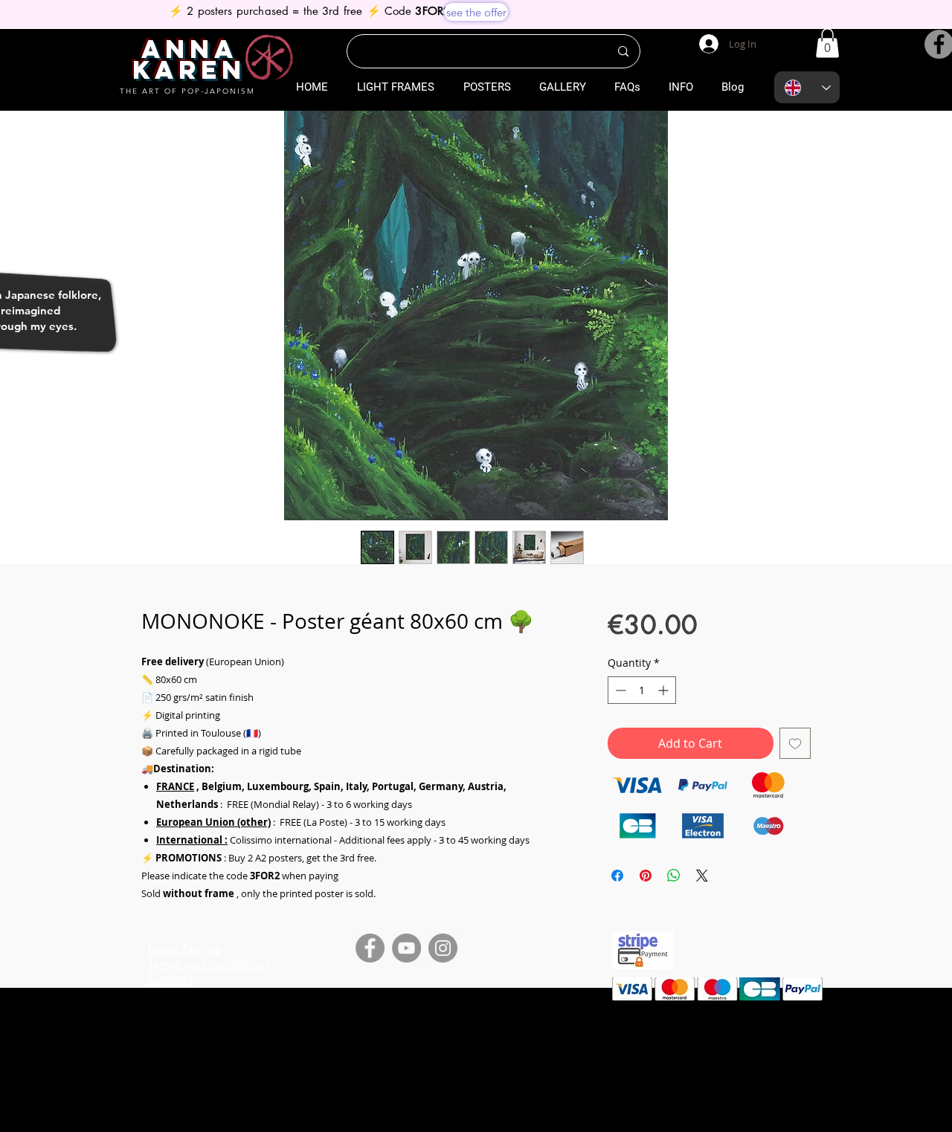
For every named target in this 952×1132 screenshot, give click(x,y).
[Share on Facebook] (617, 875)
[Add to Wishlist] (795, 743)
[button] (827, 42)
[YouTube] (406, 948)
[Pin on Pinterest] (645, 875)
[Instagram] (442, 948)
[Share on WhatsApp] (674, 875)
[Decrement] (619, 690)
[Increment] (664, 690)
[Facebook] (370, 948)
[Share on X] (702, 875)
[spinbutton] (641, 690)
